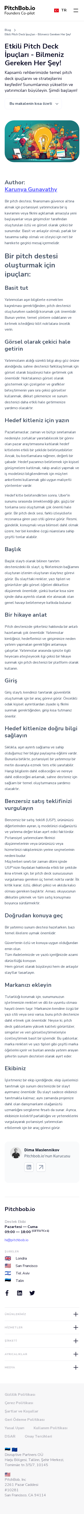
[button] (75, 10)
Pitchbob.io (20, 1209)
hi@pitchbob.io (16, 1240)
